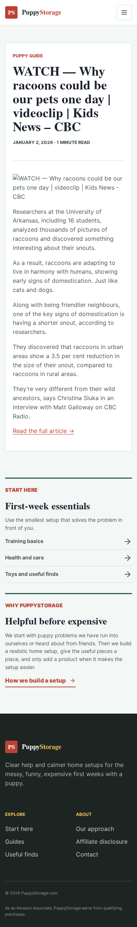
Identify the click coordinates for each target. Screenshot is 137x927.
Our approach (95, 828)
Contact (87, 854)
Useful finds (21, 854)
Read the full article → (43, 430)
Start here (19, 828)
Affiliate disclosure (102, 841)
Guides (14, 841)
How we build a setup (35, 680)
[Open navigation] (124, 12)
